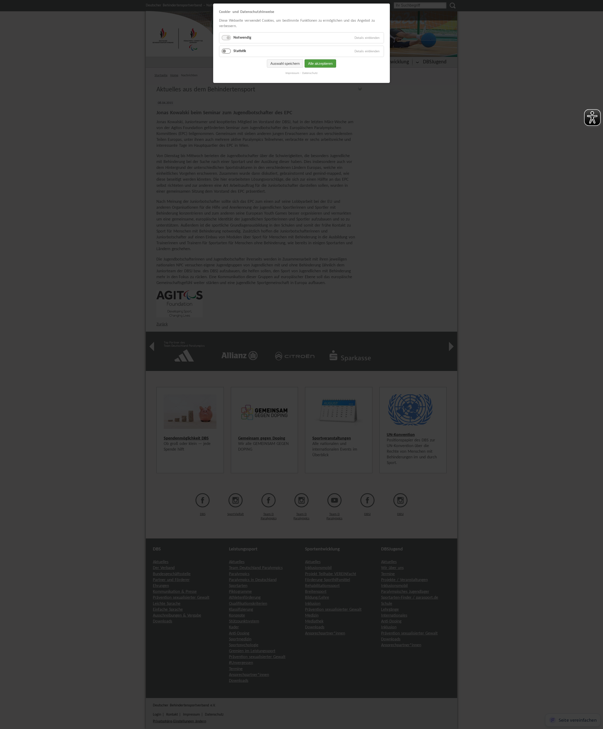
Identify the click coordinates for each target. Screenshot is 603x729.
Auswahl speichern (285, 63)
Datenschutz (310, 73)
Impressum (292, 73)
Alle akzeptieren (320, 63)
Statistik (239, 51)
